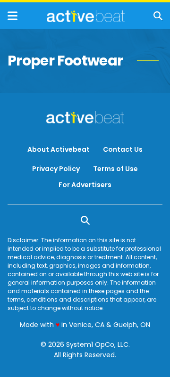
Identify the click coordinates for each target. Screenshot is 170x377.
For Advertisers (85, 184)
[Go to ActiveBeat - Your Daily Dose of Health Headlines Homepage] (86, 16)
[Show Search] (157, 15)
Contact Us (123, 149)
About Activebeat (58, 149)
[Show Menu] (12, 15)
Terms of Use (115, 168)
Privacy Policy (56, 168)
